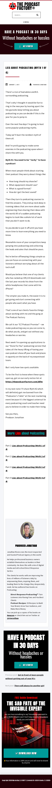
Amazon (10, 615)
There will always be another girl (29, 685)
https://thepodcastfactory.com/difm (24, 381)
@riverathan (13, 618)
